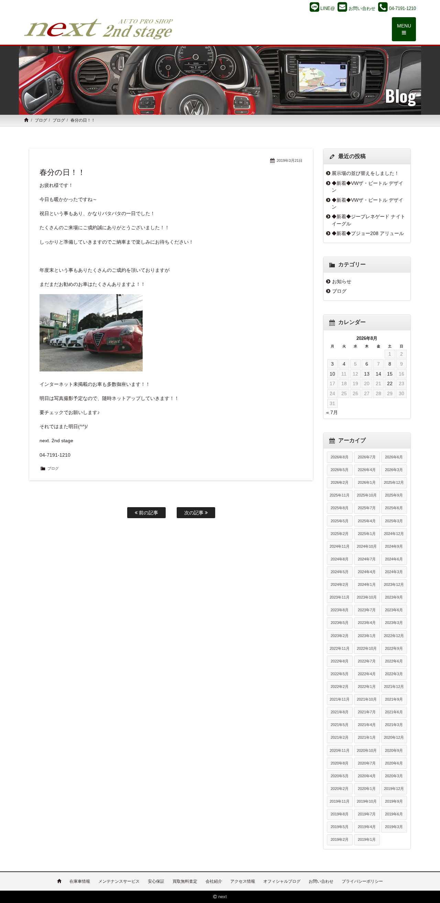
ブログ (41, 120)
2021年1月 (367, 737)
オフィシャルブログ (281, 881)
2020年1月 (367, 789)
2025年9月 (394, 495)
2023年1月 (367, 636)
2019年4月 (367, 827)
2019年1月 (367, 839)
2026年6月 (394, 457)
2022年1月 (367, 686)
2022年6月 (394, 661)
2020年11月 (340, 750)
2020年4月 (367, 776)
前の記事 (148, 512)
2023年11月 (340, 597)
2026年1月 (367, 482)
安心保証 (156, 881)
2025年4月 (367, 521)
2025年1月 (367, 534)
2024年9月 (394, 546)
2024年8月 (340, 559)
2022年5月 (340, 674)
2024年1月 (367, 584)
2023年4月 (367, 623)
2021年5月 (340, 725)
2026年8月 (340, 457)
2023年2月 (340, 636)
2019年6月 (394, 814)
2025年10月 (367, 495)
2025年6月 (394, 508)
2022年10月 (367, 648)
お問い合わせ (321, 881)
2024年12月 (394, 534)
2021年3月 (394, 725)
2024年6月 (394, 559)
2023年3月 (394, 623)
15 (390, 374)
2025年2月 (340, 534)
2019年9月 (394, 801)
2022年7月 (367, 661)
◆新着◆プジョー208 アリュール (368, 233)
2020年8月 (340, 763)
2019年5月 (340, 827)
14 (378, 374)
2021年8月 (340, 712)
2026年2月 (340, 482)
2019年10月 (367, 801)
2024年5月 (340, 572)
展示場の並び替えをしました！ (365, 173)
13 (367, 374)
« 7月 (332, 412)
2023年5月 (340, 623)
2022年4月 (367, 674)
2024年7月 (367, 559)
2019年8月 (340, 814)
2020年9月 (394, 750)
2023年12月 (394, 584)
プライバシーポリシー (362, 881)
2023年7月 (367, 610)
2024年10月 (367, 546)
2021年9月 (394, 699)
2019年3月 (394, 827)
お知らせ (341, 281)
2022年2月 (340, 686)
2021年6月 (394, 712)
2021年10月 (367, 699)
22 (390, 383)
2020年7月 (367, 763)
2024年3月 (394, 572)
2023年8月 (340, 610)
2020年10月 (367, 750)
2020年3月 (394, 776)
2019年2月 (340, 839)
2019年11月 (340, 801)
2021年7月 (367, 712)
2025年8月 (340, 508)
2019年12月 (394, 789)
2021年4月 (367, 725)
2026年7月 (367, 457)
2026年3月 (394, 470)
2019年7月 (367, 814)
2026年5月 (340, 470)
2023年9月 (394, 597)
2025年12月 (394, 482)
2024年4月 (367, 572)
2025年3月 (394, 521)
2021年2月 (340, 737)
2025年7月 (367, 508)
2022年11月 (340, 648)
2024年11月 (340, 546)
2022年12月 (394, 636)
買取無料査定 (185, 881)
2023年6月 (394, 610)
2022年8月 (340, 661)
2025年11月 (340, 495)
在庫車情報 (79, 881)
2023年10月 (367, 597)
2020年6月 (394, 763)
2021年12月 (394, 686)
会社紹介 (214, 881)
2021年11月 (340, 699)
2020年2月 (340, 789)
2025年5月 (340, 521)
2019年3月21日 (289, 160)
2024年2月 (340, 584)
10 (332, 374)
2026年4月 (367, 470)
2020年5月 (340, 776)
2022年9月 (394, 648)
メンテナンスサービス (119, 881)
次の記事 (194, 512)
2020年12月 (394, 737)
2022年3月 (394, 674)
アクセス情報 (242, 881)
